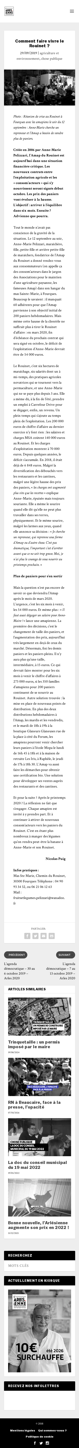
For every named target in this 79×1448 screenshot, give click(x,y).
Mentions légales (22, 1430)
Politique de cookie (39, 1436)
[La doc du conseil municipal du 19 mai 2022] (39, 1137)
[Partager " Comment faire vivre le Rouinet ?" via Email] (44, 936)
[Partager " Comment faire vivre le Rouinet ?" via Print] (52, 936)
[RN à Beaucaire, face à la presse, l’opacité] (39, 1077)
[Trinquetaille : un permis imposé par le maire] (39, 1017)
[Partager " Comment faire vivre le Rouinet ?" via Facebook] (27, 936)
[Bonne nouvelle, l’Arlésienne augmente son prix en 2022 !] (39, 1197)
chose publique (51, 58)
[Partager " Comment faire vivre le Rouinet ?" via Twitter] (35, 936)
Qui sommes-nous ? (52, 1430)
